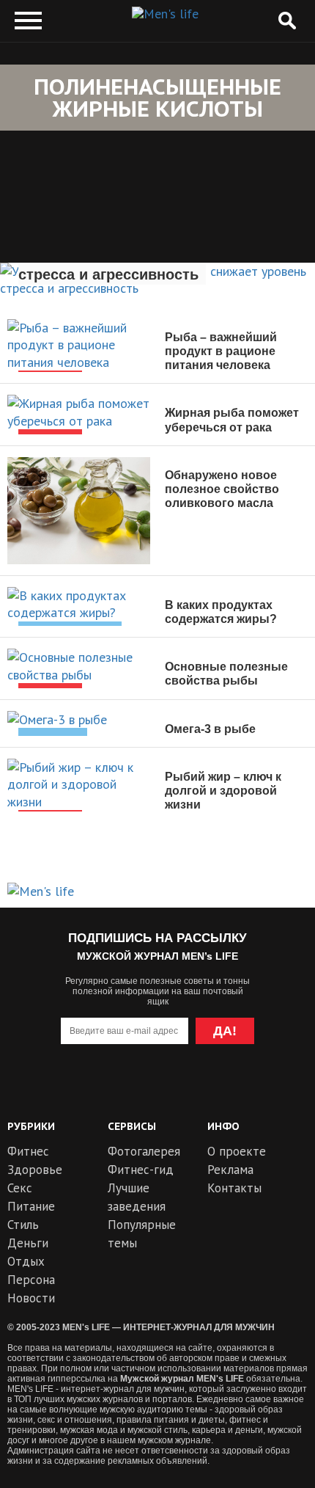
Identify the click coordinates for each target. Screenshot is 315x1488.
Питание (31, 1206)
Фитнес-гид (141, 1169)
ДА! (225, 1031)
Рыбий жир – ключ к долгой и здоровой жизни (223, 790)
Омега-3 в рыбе (210, 729)
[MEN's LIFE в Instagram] (184, 1089)
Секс (19, 1188)
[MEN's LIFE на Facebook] (236, 1089)
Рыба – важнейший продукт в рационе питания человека (221, 351)
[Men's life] (165, 14)
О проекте (236, 1151)
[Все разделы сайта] (28, 21)
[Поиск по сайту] (287, 21)
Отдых (26, 1261)
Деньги (27, 1243)
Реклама (230, 1169)
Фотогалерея (144, 1151)
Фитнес (28, 1151)
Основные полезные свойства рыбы (226, 673)
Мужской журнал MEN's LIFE (182, 1379)
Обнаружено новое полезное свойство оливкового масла (222, 489)
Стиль (23, 1225)
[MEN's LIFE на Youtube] (78, 1089)
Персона (31, 1280)
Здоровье (34, 1169)
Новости (31, 1298)
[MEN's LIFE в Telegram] (130, 1089)
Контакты (234, 1188)
